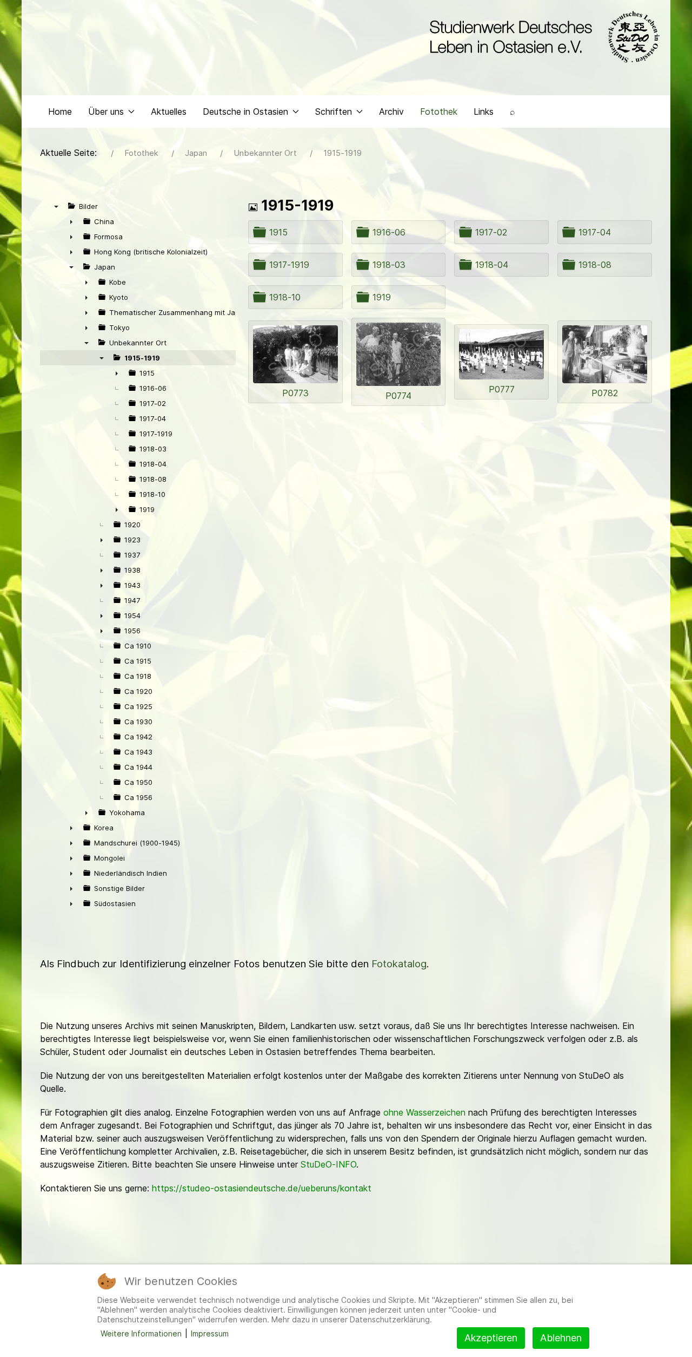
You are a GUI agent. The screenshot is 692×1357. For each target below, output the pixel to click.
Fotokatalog (399, 964)
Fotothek (438, 111)
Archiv (391, 111)
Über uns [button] (106, 111)
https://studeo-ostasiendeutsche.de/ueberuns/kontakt (261, 1188)
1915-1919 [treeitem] (142, 357)
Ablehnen (561, 1337)
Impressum (210, 1333)
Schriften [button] (333, 111)
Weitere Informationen (141, 1333)
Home (60, 111)
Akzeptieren (490, 1337)
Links (484, 111)
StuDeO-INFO (328, 1164)
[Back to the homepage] (542, 36)
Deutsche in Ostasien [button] (245, 111)
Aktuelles (169, 111)
